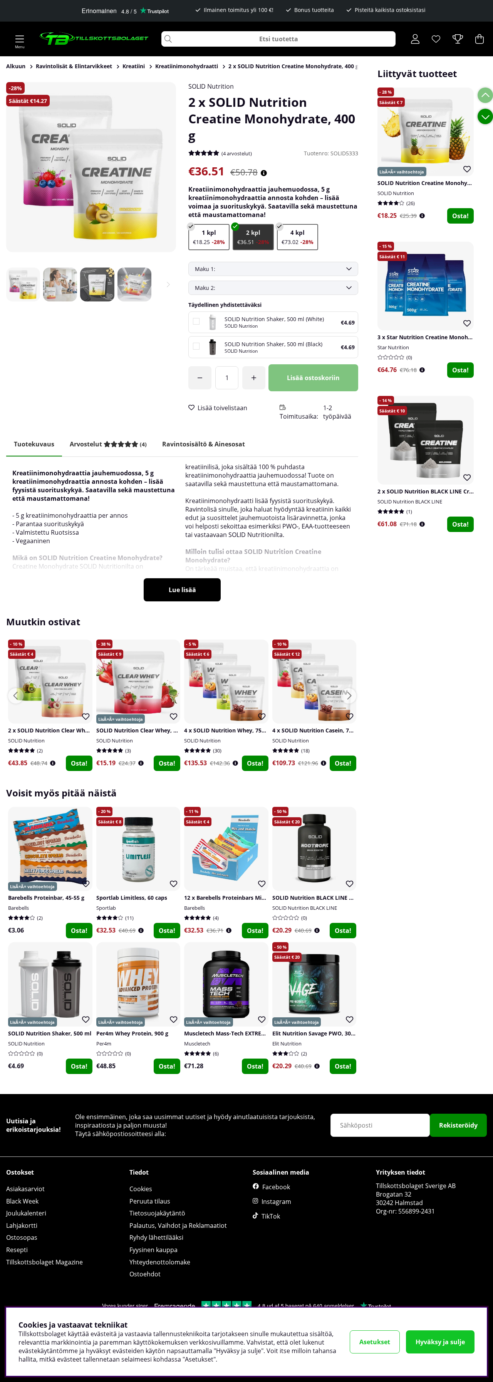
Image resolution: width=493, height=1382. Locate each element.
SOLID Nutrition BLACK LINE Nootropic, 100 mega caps (345, 897)
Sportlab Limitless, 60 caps (131, 897)
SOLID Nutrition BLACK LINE (409, 501)
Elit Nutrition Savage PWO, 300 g (315, 1033)
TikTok (271, 1216)
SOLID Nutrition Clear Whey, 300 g (141, 730)
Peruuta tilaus (149, 1201)
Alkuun (15, 66)
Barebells (18, 907)
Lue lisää (182, 590)
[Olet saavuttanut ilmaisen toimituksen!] (199, 377)
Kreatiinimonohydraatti (186, 66)
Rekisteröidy (458, 1125)
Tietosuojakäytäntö (157, 1213)
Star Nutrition (393, 347)
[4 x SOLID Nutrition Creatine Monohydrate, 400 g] (297, 237)
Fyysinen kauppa (153, 1250)
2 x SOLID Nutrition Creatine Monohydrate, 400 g (293, 66)
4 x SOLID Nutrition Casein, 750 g (316, 730)
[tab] (108, 444)
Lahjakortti (21, 1225)
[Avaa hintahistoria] (264, 173)
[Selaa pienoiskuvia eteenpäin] (168, 284)
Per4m (103, 1043)
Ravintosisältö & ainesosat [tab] (203, 444)
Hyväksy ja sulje (440, 1342)
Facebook (276, 1187)
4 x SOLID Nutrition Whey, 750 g (226, 730)
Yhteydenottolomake (159, 1262)
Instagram (276, 1201)
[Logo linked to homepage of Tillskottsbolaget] (94, 39)
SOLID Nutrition (211, 86)
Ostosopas (21, 1237)
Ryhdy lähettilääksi (156, 1237)
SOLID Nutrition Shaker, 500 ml (49, 1033)
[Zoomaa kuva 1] (91, 167)
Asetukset (374, 1342)
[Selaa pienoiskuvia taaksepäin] (14, 284)
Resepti (17, 1250)
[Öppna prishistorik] (422, 215)
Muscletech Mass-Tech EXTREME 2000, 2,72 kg (244, 1033)
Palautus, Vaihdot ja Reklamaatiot (178, 1225)
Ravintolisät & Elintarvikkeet (74, 66)
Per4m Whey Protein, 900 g (132, 1033)
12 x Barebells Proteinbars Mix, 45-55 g (235, 897)
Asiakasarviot (25, 1189)
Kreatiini (133, 66)
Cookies (140, 1189)
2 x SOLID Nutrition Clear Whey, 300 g (58, 730)
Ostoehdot (145, 1274)
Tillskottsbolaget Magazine (44, 1262)
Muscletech (197, 1043)
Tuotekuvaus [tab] (34, 444)
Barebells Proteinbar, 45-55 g (46, 897)
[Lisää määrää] (253, 377)
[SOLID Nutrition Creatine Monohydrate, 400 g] (209, 237)
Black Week (22, 1201)
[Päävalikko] (19, 39)
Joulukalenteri (26, 1213)
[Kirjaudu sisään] (415, 39)
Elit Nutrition (287, 1043)
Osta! (460, 216)
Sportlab (106, 907)
